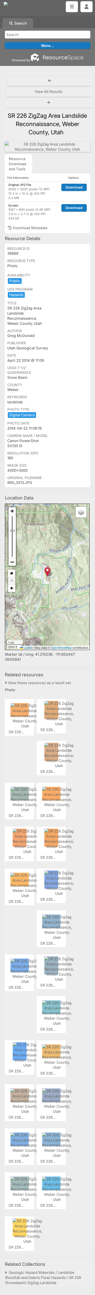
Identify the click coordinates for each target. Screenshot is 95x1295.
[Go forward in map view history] (11, 581)
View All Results (48, 91)
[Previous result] (49, 81)
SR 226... (17, 732)
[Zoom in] (12, 511)
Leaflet (28, 647)
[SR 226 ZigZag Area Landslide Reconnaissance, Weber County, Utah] (47, 147)
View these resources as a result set (39, 682)
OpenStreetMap (61, 647)
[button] (47, 572)
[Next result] (49, 103)
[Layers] (81, 512)
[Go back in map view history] (11, 588)
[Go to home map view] (11, 573)
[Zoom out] (12, 562)
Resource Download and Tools (17, 163)
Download (74, 187)
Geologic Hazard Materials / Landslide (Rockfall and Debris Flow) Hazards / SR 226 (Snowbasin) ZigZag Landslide (43, 1277)
